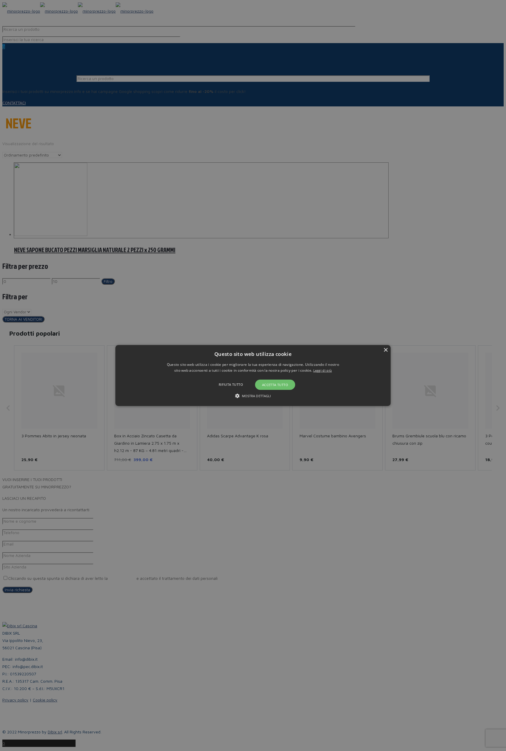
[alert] (253, 375)
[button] (253, 375)
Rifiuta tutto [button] (231, 384)
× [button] (385, 350)
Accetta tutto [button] (275, 385)
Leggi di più (322, 370)
